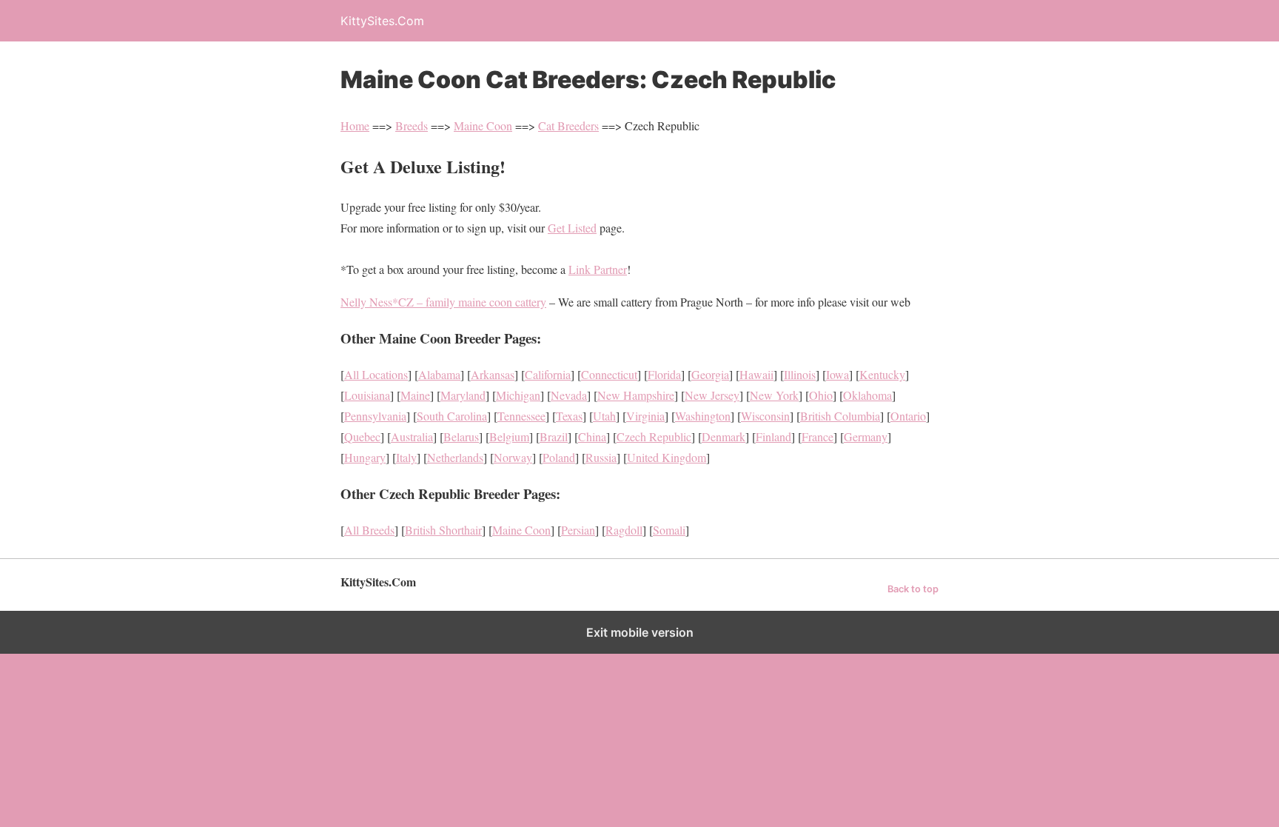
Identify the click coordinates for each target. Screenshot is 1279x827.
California (548, 374)
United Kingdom (666, 457)
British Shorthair (443, 530)
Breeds (411, 125)
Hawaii (756, 374)
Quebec (362, 436)
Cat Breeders (568, 125)
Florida (664, 374)
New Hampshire (635, 395)
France (817, 436)
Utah (604, 415)
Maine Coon (483, 125)
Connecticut (609, 374)
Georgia (710, 374)
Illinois (800, 374)
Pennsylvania (375, 415)
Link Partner (597, 269)
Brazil (554, 436)
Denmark (723, 436)
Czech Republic (654, 436)
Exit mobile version (640, 632)
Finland (773, 436)
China (592, 436)
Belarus (461, 436)
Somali (669, 530)
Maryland (463, 395)
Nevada (569, 395)
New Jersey (712, 395)
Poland (559, 457)
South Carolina (452, 415)
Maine (415, 395)
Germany (865, 436)
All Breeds (369, 530)
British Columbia (840, 415)
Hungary (365, 457)
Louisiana (367, 395)
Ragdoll (623, 530)
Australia (412, 436)
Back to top (913, 589)
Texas (569, 415)
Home (354, 125)
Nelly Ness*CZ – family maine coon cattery (443, 301)
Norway (513, 457)
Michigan (518, 395)
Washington (703, 415)
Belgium (509, 436)
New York (774, 395)
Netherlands (455, 457)
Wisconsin (765, 415)
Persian (578, 530)
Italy (406, 457)
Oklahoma (867, 395)
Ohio (821, 395)
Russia (601, 457)
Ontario (908, 415)
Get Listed (572, 227)
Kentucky (882, 374)
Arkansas (492, 374)
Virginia (645, 415)
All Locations (376, 374)
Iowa (837, 374)
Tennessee (521, 415)
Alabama (439, 374)
